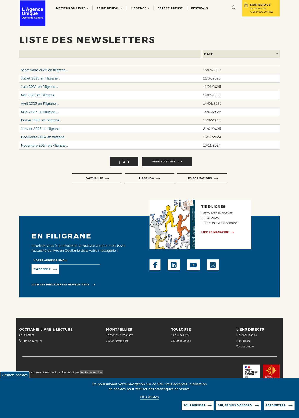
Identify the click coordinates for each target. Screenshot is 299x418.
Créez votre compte (261, 11)
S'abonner (42, 269)
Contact (29, 334)
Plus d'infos (149, 397)
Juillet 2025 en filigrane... (40, 78)
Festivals (199, 8)
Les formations (199, 178)
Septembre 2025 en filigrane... (44, 70)
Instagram (213, 264)
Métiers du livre (71, 8)
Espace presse (170, 8)
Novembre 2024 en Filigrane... (44, 145)
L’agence (139, 8)
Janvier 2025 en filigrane (40, 129)
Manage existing (75, 269)
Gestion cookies (15, 375)
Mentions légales (247, 334)
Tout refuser (195, 405)
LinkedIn (174, 264)
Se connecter (258, 8)
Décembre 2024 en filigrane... (44, 137)
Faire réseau (109, 8)
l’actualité (94, 178)
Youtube (193, 264)
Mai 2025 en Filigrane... (39, 95)
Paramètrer (276, 405)
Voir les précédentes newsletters (60, 284)
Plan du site (243, 340)
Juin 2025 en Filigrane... (39, 87)
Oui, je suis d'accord (235, 405)
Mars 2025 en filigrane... (39, 112)
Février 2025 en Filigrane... (41, 120)
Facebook (155, 264)
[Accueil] (32, 13)
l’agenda (146, 178)
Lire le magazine (215, 232)
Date (208, 54)
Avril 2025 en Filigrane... (39, 103)
